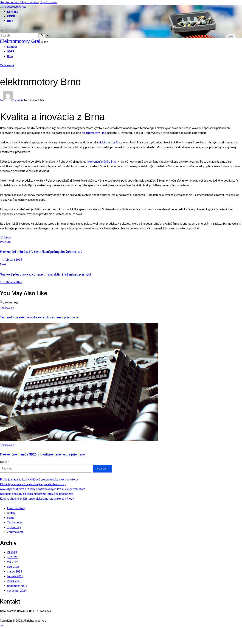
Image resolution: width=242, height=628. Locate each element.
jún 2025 (12, 557)
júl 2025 (12, 552)
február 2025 (15, 576)
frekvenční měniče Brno (102, 161)
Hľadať (4, 462)
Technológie (7, 65)
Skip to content (10, 2)
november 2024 (17, 590)
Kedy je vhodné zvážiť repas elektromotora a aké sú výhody (37, 498)
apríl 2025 (13, 566)
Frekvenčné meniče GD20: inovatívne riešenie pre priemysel (42, 454)
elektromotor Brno (110, 142)
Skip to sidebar (29, 2)
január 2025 (14, 581)
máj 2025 (12, 562)
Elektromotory (16, 508)
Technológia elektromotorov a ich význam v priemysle (39, 317)
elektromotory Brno (94, 133)
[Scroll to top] (2, 625)
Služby (11, 513)
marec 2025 (14, 571)
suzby (10, 517)
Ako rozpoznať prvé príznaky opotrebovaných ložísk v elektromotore (42, 489)
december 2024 (17, 586)
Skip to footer (48, 2)
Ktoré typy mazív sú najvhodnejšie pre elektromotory (33, 484)
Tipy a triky (14, 527)
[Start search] (42, 35)
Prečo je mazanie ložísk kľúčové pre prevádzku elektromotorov (39, 479)
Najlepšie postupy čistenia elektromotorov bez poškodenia (36, 494)
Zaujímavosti (15, 532)
